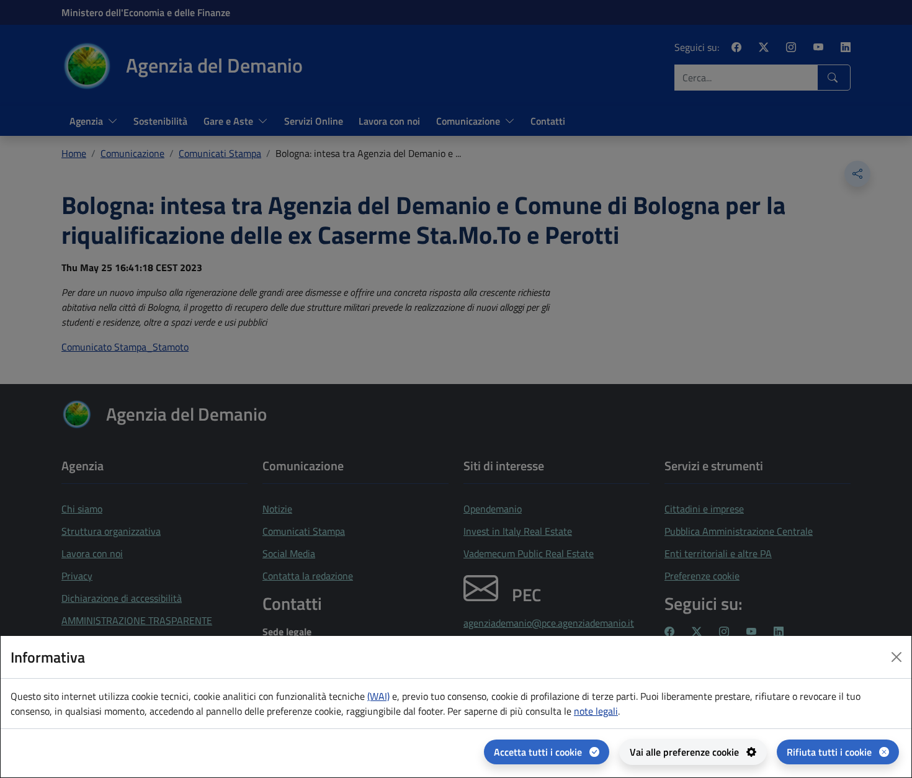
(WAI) (378, 696)
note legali (596, 711)
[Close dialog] (896, 657)
